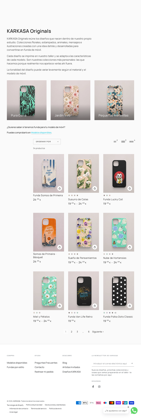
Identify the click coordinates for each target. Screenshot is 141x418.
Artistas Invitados (71, 367)
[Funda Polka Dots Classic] (118, 290)
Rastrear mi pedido (44, 371)
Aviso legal (14, 412)
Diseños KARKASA (72, 371)
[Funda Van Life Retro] (83, 290)
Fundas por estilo (15, 367)
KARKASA (16, 401)
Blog (65, 362)
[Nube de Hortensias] (118, 232)
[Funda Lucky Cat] (118, 173)
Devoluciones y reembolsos (55, 405)
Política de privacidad (34, 405)
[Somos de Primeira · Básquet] (48, 232)
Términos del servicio (39, 408)
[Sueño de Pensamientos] (83, 232)
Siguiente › (98, 331)
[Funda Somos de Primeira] (48, 173)
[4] (131, 141)
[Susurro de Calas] (83, 173)
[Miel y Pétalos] (48, 290)
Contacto (39, 367)
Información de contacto (19, 408)
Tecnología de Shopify (15, 405)
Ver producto (59, 188)
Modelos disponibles (41, 132)
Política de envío (55, 408)
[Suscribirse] (132, 363)
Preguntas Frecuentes (46, 362)
